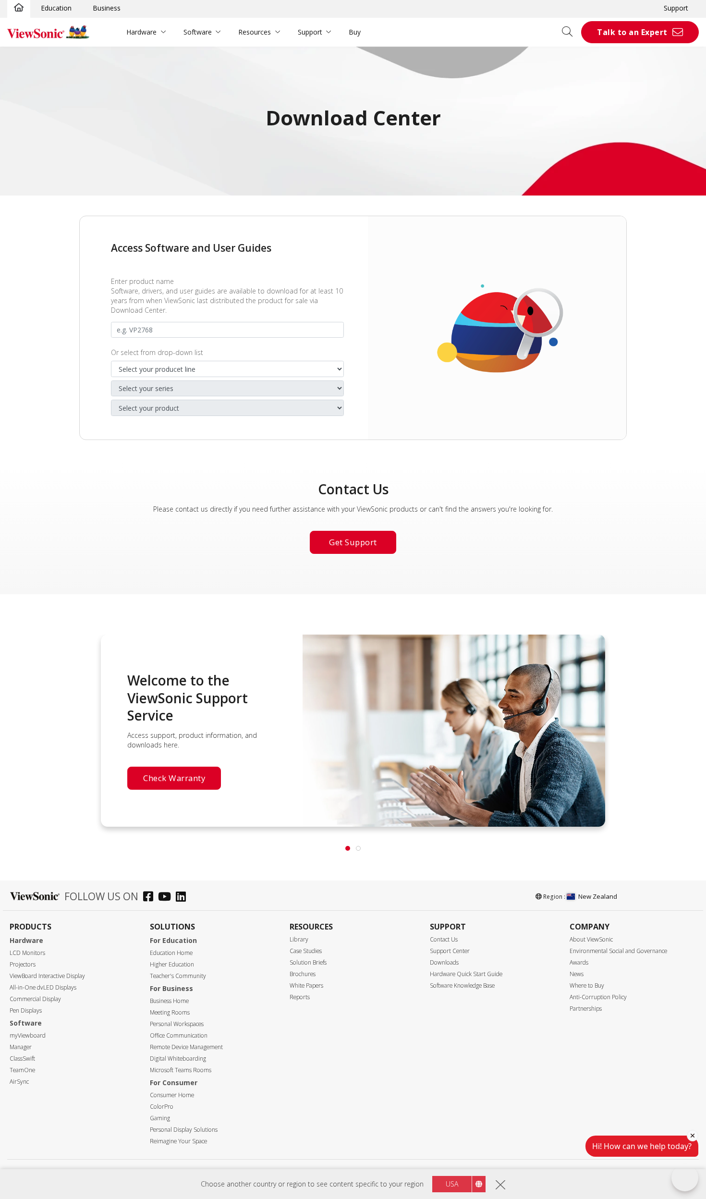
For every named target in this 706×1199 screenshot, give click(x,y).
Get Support (353, 542)
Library (299, 939)
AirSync (19, 1081)
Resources (254, 32)
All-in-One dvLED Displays (43, 987)
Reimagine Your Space (178, 1141)
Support (676, 7)
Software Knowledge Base (462, 985)
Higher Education (172, 964)
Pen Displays (26, 1010)
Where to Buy (587, 985)
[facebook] (150, 898)
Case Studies (306, 951)
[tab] (347, 848)
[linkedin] (183, 898)
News (577, 974)
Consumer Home (172, 1095)
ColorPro (161, 1106)
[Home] (18, 8)
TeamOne (22, 1070)
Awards (579, 962)
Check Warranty (174, 777)
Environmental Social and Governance (618, 951)
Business (107, 7)
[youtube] (167, 898)
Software (197, 32)
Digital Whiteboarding (178, 1058)
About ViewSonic (591, 939)
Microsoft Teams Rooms (180, 1070)
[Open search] (570, 32)
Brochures (303, 974)
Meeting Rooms (170, 1012)
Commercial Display (35, 999)
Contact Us (444, 939)
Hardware (141, 32)
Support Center (450, 951)
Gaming (160, 1118)
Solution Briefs (308, 962)
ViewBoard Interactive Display (47, 976)
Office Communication (178, 1035)
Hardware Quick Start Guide (466, 974)
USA (452, 1183)
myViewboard (28, 1035)
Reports (300, 997)
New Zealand (597, 896)
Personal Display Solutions (184, 1130)
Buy (355, 32)
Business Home (169, 1001)
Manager (21, 1047)
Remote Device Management (186, 1047)
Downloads (444, 962)
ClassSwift (22, 1058)
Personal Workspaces (177, 1024)
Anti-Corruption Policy (598, 997)
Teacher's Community (178, 976)
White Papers (306, 985)
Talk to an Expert (632, 32)
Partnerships (586, 1008)
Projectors (23, 964)
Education (56, 7)
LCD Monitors (27, 953)
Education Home (171, 953)
